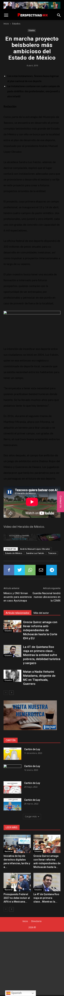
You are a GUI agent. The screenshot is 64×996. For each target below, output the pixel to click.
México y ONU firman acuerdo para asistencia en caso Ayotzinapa (18, 597)
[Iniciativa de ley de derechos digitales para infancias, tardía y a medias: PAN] (17, 844)
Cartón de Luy (32, 749)
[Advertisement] (32, 963)
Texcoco (52, 553)
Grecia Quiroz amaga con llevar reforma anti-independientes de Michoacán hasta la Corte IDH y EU (40, 630)
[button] (59, 15)
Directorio (36, 921)
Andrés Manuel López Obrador (35, 549)
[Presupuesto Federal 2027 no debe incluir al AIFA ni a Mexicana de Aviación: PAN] (17, 882)
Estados (16, 23)
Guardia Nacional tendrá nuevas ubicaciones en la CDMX (46, 597)
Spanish (16, 992)
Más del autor (41, 613)
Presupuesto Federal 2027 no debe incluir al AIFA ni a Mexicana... (17, 898)
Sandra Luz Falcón (35, 553)
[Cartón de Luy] (12, 754)
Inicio (6, 23)
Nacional (9, 851)
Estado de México (13, 553)
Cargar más (31, 816)
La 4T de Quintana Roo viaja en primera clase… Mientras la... (46, 898)
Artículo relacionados (17, 613)
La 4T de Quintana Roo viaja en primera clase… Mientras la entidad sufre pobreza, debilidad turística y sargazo (41, 655)
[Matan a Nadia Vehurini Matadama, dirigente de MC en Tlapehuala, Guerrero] (12, 676)
